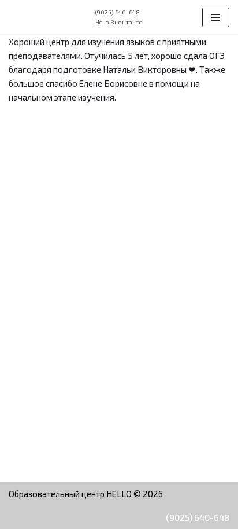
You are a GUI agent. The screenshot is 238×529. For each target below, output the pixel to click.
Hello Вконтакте (118, 22)
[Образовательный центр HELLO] (43, 17)
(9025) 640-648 (197, 517)
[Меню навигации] (215, 17)
